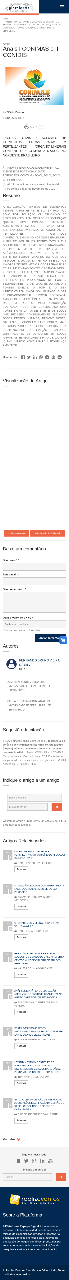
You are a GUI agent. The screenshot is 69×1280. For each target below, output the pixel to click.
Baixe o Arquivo (17, 533)
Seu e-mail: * (11, 574)
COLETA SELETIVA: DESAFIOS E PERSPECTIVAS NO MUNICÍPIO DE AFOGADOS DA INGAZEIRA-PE (40, 854)
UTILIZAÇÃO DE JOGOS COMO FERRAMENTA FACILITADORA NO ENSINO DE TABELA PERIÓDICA (39, 889)
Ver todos (9, 1139)
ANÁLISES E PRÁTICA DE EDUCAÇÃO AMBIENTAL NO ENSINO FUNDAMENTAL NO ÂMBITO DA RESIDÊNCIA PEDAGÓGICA (38, 994)
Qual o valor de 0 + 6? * (18, 617)
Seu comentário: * (14, 589)
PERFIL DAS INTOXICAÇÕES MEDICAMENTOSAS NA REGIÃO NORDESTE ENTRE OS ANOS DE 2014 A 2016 (38, 1031)
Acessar (21, 869)
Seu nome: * (11, 560)
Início (5, 19)
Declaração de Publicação (48, 533)
